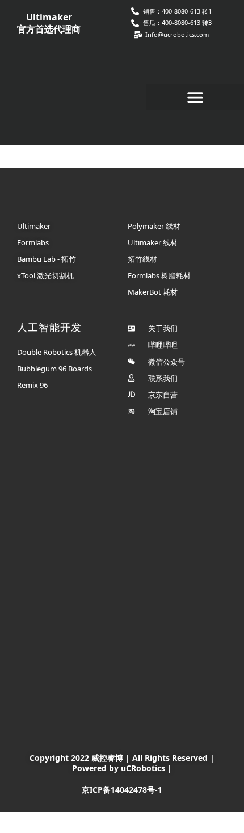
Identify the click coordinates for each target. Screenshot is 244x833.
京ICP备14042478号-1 (122, 789)
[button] (195, 97)
